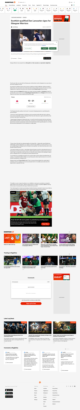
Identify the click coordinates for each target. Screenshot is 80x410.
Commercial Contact (56, 401)
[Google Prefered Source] (46, 58)
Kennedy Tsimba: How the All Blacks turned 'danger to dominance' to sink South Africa (67, 355)
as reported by (45, 62)
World (44, 401)
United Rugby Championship (31, 92)
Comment (14, 58)
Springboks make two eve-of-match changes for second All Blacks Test (48, 355)
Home (35, 388)
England (21, 91)
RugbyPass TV (39, 5)
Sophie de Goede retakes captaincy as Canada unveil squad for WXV (30, 355)
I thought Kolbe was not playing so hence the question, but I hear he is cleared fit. (12, 358)
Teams (29, 5)
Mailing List (45, 392)
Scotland (44, 91)
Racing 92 (28, 62)
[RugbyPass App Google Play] (16, 393)
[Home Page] (10, 2)
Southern (45, 399)
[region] (40, 46)
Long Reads (18, 5)
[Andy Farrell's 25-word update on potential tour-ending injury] (31, 204)
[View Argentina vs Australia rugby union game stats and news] (62, 10)
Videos (35, 397)
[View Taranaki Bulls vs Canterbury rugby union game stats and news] (28, 10)
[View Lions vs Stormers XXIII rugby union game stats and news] (8, 10)
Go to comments (9, 362)
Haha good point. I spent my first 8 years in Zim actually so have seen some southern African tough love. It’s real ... (67, 364)
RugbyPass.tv (45, 390)
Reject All (44, 48)
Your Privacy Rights (28, 48)
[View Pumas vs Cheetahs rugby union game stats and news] (48, 10)
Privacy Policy (55, 388)
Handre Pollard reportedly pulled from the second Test (11, 354)
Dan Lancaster (36, 62)
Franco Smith (22, 160)
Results (35, 392)
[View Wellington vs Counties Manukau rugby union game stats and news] (68, 10)
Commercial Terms (56, 395)
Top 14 (45, 184)
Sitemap (35, 399)
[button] (15, 332)
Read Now (45, 224)
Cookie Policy (55, 392)
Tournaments (24, 5)
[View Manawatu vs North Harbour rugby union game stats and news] (42, 10)
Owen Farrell (37, 89)
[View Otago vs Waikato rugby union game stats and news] (35, 10)
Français (44, 406)
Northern (45, 397)
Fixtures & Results (12, 5)
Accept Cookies (52, 48)
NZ (44, 404)
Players (33, 5)
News (6, 5)
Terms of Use (55, 390)
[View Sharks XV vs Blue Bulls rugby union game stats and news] (15, 10)
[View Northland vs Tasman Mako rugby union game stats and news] (75, 10)
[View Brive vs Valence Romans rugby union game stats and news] (22, 10)
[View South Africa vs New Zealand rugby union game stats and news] (55, 10)
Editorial (54, 404)
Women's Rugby (46, 5)
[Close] (56, 42)
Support (54, 399)
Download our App (53, 5)
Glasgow (43, 92)
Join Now (45, 388)
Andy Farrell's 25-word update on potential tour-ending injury (29, 220)
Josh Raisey (15, 27)
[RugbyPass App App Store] (16, 390)
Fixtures (35, 390)
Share (20, 58)
